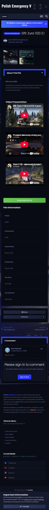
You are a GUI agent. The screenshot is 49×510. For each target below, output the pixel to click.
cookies (19, 497)
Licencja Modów (10, 440)
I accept (25, 506)
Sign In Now (24, 377)
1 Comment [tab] (10, 340)
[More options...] (41, 349)
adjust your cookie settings (34, 499)
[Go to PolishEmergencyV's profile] (5, 41)
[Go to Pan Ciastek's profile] (7, 350)
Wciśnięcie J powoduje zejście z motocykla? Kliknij (25, 24)
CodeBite (29, 490)
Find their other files (16, 42)
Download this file (24, 200)
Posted (19, 351)
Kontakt (7, 443)
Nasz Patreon (9, 437)
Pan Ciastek (16, 349)
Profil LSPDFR (9, 434)
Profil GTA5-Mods (11, 431)
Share (25, 312)
